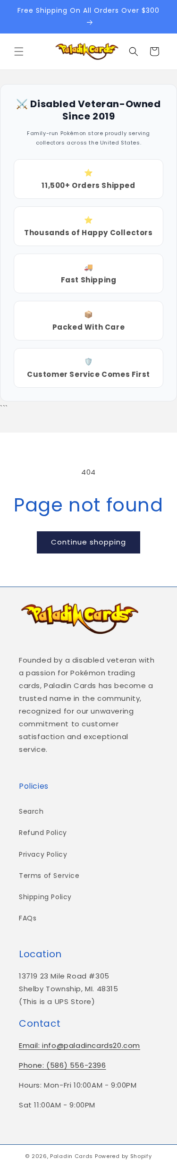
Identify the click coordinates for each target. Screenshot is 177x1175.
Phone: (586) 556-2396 (62, 1065)
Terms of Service (49, 875)
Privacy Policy (43, 854)
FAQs (27, 918)
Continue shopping (88, 542)
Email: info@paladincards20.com (79, 1045)
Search (31, 811)
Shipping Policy (45, 897)
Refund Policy (43, 832)
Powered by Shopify (123, 1156)
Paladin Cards (71, 1156)
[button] (18, 51)
